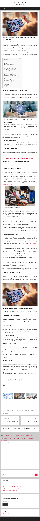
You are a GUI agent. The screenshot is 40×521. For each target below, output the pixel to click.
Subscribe (5, 504)
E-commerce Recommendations (11, 78)
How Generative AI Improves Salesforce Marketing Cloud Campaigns (7, 400)
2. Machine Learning (8, 63)
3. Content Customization (9, 64)
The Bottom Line (7, 84)
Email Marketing (8, 79)
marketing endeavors (32, 243)
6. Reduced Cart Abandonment (11, 74)
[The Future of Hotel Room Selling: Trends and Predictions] (19, 396)
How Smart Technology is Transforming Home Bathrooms (14, 483)
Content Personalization (10, 81)
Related (7, 86)
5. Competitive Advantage (10, 73)
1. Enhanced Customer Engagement (11, 68)
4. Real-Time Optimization (10, 65)
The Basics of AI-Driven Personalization (11, 60)
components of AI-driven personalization (15, 411)
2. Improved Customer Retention (11, 69)
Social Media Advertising (10, 80)
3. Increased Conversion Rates (11, 70)
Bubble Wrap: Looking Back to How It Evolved (11, 490)
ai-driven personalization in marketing (25, 410)
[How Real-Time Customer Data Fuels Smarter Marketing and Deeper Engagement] (31, 396)
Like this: (7, 85)
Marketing (17, 409)
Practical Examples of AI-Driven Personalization (12, 76)
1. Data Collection (8, 62)
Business (13, 409)
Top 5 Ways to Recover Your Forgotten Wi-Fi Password (13, 488)
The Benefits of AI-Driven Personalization (11, 67)
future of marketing (23, 363)
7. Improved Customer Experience (11, 75)
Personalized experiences (7, 274)
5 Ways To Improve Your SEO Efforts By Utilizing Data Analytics (15, 486)
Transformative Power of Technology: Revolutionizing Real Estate (18, 435)
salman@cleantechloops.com (8, 513)
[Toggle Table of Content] (19, 59)
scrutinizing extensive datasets (26, 96)
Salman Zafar (15, 41)
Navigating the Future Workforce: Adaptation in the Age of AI (20, 158)
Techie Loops (20, 2)
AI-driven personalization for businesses (11, 410)
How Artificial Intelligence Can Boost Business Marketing (16, 433)
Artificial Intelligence (7, 409)
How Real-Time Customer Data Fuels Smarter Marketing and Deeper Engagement (31, 400)
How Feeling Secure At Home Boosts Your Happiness (13, 484)
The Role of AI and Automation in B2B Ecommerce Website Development (20, 436)
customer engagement (27, 411)
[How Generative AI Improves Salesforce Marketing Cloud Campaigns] (7, 396)
